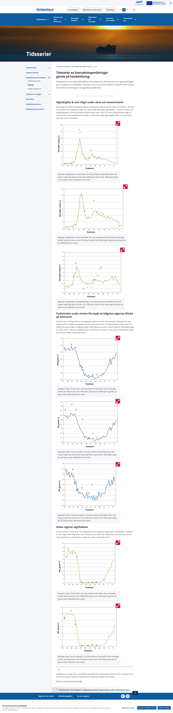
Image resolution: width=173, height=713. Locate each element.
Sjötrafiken (30, 99)
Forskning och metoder (110, 19)
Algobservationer (32, 72)
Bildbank (111, 10)
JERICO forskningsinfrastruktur (68, 681)
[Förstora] (118, 123)
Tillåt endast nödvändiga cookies (147, 707)
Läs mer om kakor (12, 710)
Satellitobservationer (33, 104)
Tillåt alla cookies (164, 707)
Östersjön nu (41, 19)
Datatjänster (74, 10)
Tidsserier (31, 85)
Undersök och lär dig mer (93, 10)
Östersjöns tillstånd (75, 19)
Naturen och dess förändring (58, 19)
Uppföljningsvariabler (34, 81)
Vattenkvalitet (31, 67)
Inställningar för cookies (128, 707)
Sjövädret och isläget (33, 94)
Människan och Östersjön (92, 19)
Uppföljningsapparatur (34, 89)
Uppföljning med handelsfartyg (36, 77)
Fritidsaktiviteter (128, 19)
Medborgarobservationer (35, 109)
